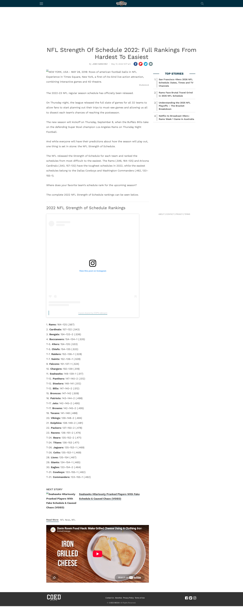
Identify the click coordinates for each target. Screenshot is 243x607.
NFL (62, 520)
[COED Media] (54, 600)
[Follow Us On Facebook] (186, 598)
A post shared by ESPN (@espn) (92, 313)
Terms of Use (140, 598)
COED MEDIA (114, 603)
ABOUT (161, 214)
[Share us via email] (151, 64)
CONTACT (170, 214)
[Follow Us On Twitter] (190, 598)
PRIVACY (179, 214)
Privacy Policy (128, 598)
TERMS (187, 214)
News (67, 520)
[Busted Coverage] (121, 3)
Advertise (118, 598)
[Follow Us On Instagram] (194, 598)
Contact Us (109, 598)
